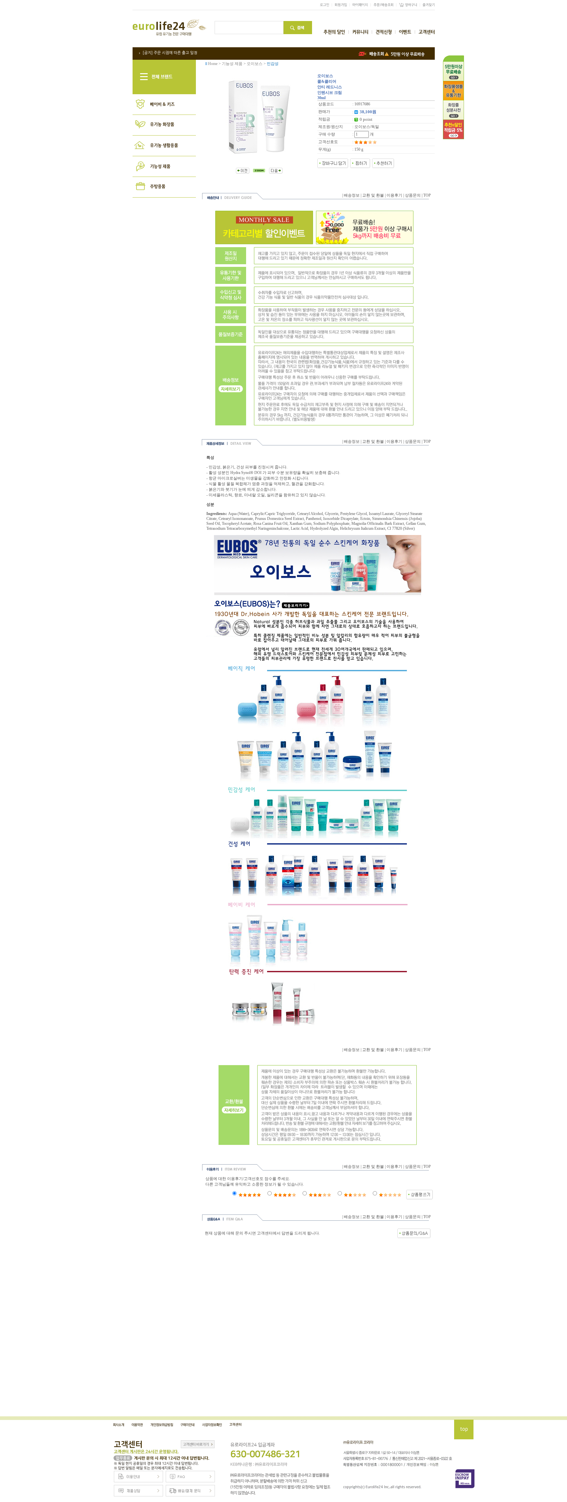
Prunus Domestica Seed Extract (279, 518)
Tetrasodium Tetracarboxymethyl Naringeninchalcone (247, 528)
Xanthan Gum (300, 523)
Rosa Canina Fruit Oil (270, 523)
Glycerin (331, 513)
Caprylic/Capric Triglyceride (273, 513)
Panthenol (313, 518)
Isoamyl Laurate (381, 513)
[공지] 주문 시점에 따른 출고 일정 (169, 53)
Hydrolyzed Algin (324, 528)
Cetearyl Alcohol (310, 513)
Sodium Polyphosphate (331, 523)
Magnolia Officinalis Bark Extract (377, 523)
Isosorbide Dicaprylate (340, 518)
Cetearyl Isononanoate (236, 518)
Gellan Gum (415, 523)
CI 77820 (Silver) (401, 528)
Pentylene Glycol (353, 513)
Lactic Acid (299, 528)
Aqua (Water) (238, 513)
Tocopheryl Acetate (236, 523)
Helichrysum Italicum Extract (362, 528)
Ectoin (365, 518)
